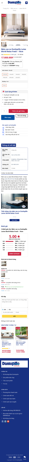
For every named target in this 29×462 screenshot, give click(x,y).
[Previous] (3, 27)
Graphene (13, 159)
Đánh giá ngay (14, 254)
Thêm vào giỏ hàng (18, 111)
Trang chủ (6, 8)
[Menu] (2, 3)
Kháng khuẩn (20, 159)
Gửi (14, 316)
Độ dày (4, 81)
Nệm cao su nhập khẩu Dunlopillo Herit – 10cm (21, 343)
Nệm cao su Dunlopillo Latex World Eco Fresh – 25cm (7, 344)
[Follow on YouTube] (8, 421)
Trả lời (2, 278)
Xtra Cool (17, 160)
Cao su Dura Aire (15, 155)
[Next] (25, 27)
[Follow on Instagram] (5, 421)
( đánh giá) (13, 54)
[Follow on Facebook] (2, 421)
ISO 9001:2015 (15, 164)
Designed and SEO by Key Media (14, 455)
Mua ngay (8, 117)
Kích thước (5, 70)
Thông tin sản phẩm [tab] (7, 173)
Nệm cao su (14, 8)
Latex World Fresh (9, 179)
